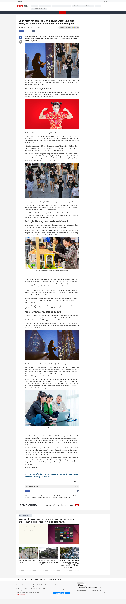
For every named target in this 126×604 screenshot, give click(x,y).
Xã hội (26, 579)
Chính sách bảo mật (20, 594)
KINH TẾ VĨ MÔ (32, 13)
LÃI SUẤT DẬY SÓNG (45, 6)
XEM (77, 505)
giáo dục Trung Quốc (32, 497)
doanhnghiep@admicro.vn (62, 589)
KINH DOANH (43, 13)
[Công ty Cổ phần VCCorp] (81, 584)
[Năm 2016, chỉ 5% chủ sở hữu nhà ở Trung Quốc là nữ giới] (52, 253)
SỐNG (62, 13)
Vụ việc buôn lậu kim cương (39, 8)
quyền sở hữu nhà (50, 497)
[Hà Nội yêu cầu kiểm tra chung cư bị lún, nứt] (28, 553)
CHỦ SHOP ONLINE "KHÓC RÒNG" (61, 6)
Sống (39, 27)
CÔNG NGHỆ (54, 13)
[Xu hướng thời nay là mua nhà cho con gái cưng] (52, 408)
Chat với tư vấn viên (60, 593)
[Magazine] (19, 1)
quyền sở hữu (41, 497)
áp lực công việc (59, 497)
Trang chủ (19, 579)
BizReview (34, 6)
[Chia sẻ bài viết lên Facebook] (20, 37)
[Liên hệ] (33, 31)
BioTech (98, 6)
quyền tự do (67, 497)
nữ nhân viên (69, 495)
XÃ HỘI (22, 13)
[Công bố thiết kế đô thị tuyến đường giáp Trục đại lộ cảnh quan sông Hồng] (48, 553)
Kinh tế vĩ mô (34, 579)
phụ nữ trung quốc (36, 495)
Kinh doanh (43, 579)
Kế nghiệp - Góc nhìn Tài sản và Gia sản (83, 6)
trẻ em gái (44, 495)
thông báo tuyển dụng (59, 495)
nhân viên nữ (50, 495)
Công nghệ (52, 579)
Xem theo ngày (51, 505)
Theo (51, 486)
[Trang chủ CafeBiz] (17, 12)
